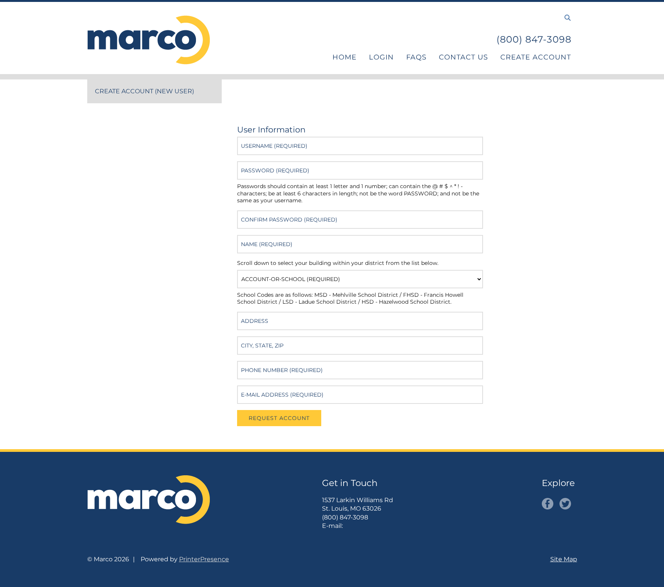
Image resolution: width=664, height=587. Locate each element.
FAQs (416, 57)
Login (381, 57)
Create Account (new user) (144, 91)
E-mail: (332, 525)
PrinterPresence (204, 559)
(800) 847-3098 (533, 39)
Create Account (535, 57)
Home (344, 57)
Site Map (563, 559)
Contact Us (463, 57)
